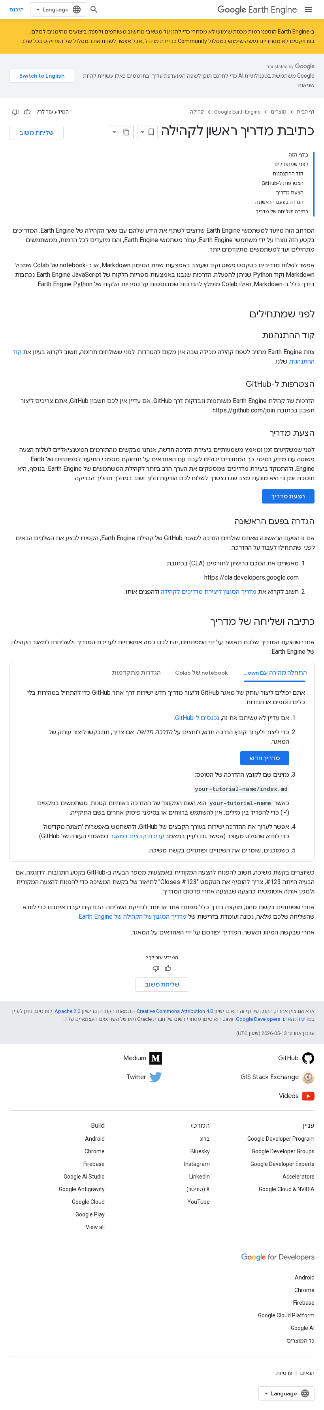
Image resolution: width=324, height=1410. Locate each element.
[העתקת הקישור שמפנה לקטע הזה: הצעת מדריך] (262, 433)
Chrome (95, 1151)
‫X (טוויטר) (198, 1189)
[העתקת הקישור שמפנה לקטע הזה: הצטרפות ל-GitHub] (238, 385)
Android (95, 1139)
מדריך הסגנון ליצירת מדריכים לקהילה (208, 591)
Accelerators (299, 1176)
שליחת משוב (36, 132)
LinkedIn (199, 1176)
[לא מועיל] (15, 112)
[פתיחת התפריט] (308, 9)
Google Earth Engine (237, 112)
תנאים (307, 1373)
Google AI (303, 1328)
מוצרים (278, 112)
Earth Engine (272, 9)
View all (95, 1227)
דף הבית (306, 112)
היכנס (16, 9)
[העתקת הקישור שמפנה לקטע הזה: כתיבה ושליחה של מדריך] (202, 622)
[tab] (274, 672)
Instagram (197, 1164)
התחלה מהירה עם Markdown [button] (271, 672)
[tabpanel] (162, 771)
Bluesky (200, 1151)
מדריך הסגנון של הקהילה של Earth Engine (132, 916)
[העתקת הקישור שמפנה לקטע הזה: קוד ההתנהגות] (254, 336)
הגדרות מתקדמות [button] (136, 672)
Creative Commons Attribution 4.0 (175, 1011)
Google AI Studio (84, 1176)
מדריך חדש (265, 758)
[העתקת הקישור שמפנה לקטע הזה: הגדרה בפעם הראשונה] (226, 522)
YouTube (198, 1202)
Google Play (90, 1214)
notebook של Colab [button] (201, 672)
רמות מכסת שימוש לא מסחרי (225, 31)
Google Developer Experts (283, 1164)
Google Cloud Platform (286, 1315)
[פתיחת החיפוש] (94, 9)
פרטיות (284, 1373)
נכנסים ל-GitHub (197, 718)
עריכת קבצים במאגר (137, 836)
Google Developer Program (281, 1139)
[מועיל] (27, 112)
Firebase (94, 1164)
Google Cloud (88, 1202)
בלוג (205, 1139)
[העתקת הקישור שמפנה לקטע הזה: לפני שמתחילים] (241, 315)
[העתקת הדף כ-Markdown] (126, 132)
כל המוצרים (301, 1340)
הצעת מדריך (288, 496)
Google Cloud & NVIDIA (287, 1189)
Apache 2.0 (67, 1011)
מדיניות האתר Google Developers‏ (274, 1019)
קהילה (197, 112)
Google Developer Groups (283, 1151)
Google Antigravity (82, 1189)
